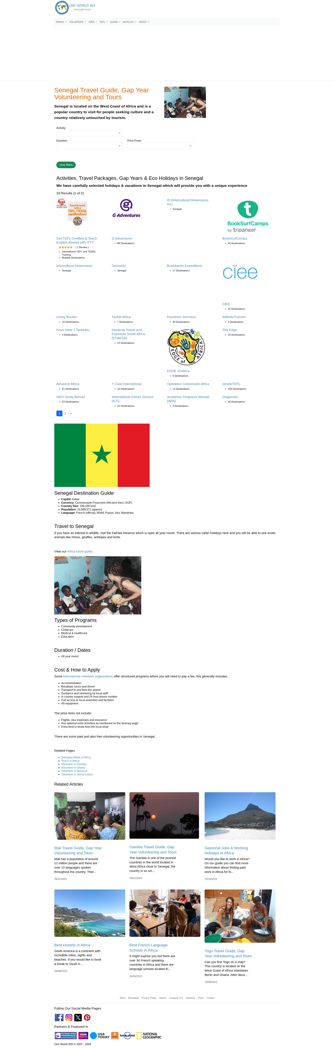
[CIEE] (240, 272)
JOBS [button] (91, 22)
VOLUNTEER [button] (76, 22)
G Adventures (122, 238)
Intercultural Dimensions (74, 266)
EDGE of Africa (178, 371)
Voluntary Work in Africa (76, 757)
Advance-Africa (67, 384)
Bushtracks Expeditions (184, 266)
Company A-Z (176, 998)
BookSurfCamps (234, 238)
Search (162, 998)
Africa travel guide (79, 551)
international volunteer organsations (88, 676)
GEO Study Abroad (70, 397)
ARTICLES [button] (128, 22)
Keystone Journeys (181, 317)
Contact (210, 998)
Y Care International (126, 384)
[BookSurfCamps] (247, 216)
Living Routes (66, 317)
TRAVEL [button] (60, 22)
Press (201, 998)
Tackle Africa (121, 317)
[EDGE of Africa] (186, 348)
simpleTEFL (231, 384)
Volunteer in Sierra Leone (77, 774)
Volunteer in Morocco (74, 770)
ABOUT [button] (143, 22)
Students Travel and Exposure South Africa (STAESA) (128, 334)
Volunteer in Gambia (73, 764)
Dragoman (230, 397)
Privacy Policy (149, 998)
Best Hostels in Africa (72, 945)
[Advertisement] (167, 52)
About (123, 998)
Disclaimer (133, 998)
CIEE (226, 304)
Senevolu (119, 266)
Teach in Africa (70, 760)
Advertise (190, 998)
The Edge (229, 330)
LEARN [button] (114, 22)
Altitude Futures (234, 317)
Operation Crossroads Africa (188, 384)
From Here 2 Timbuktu (73, 330)
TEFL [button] (103, 22)
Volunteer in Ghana (73, 767)
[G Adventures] (126, 209)
